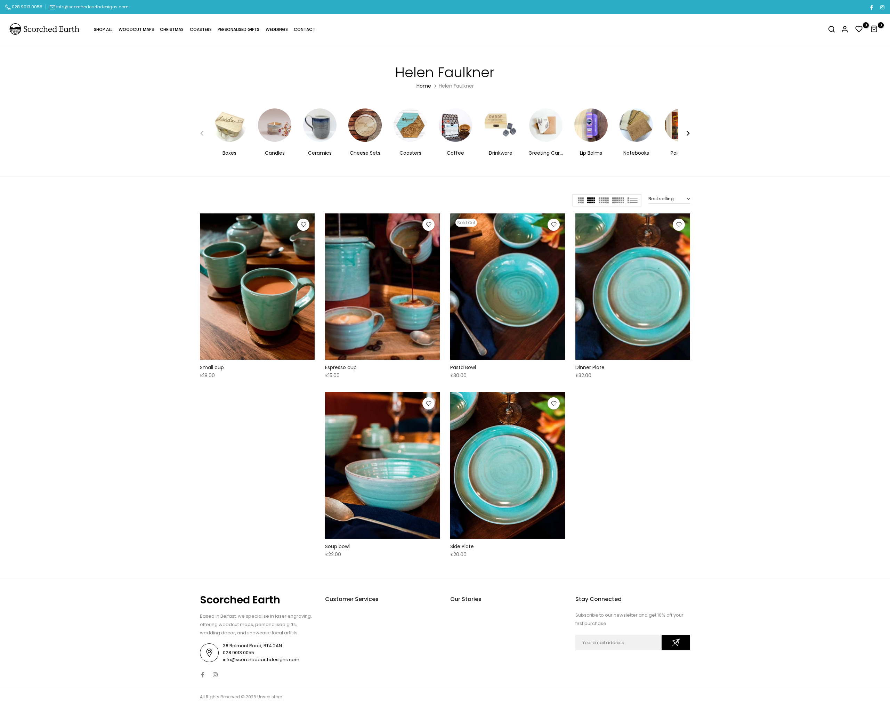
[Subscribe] (676, 642)
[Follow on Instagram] (882, 6)
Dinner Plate (590, 367)
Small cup (212, 367)
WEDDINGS (277, 29)
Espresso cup (341, 367)
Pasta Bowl (463, 367)
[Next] (684, 133)
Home (423, 85)
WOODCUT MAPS (136, 29)
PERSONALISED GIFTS (238, 29)
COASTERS (201, 29)
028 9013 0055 (26, 7)
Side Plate (462, 546)
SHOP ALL (103, 29)
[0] (859, 29)
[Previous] (206, 133)
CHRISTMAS (172, 29)
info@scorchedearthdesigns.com (92, 7)
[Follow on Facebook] (871, 6)
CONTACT (304, 29)
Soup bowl (337, 546)
